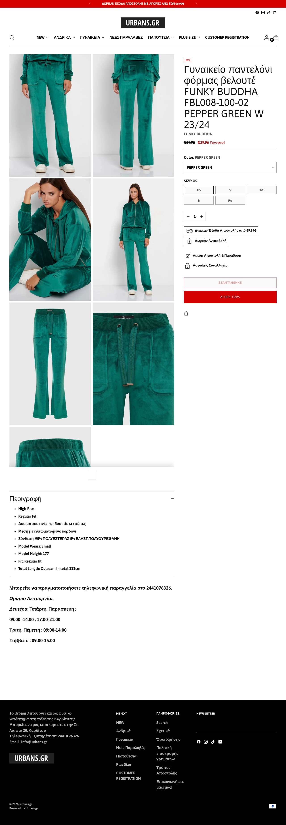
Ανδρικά (123, 731)
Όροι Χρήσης (168, 739)
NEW (120, 722)
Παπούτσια (126, 756)
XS (199, 190)
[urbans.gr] (143, 22)
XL (230, 200)
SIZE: (190, 181)
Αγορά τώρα (230, 297)
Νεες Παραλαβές (130, 747)
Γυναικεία (124, 739)
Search (162, 722)
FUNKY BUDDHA (198, 134)
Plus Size (123, 764)
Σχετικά (163, 731)
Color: (202, 157)
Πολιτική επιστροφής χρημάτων (167, 753)
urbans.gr (26, 804)
